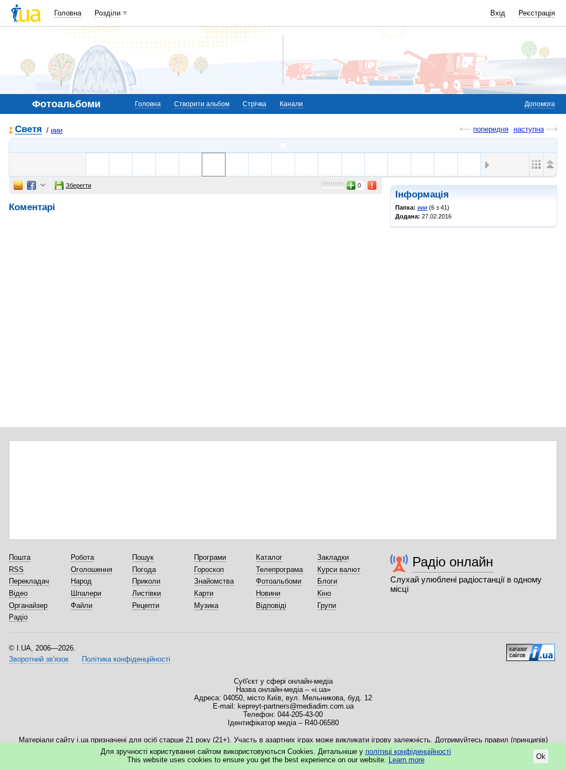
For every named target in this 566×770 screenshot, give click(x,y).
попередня (491, 129)
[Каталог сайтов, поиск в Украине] (530, 648)
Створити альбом (201, 104)
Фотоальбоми (278, 581)
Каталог (269, 557)
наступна (528, 129)
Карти (203, 593)
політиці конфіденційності (408, 751)
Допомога (540, 104)
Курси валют (338, 569)
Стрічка (254, 104)
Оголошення (91, 569)
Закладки (333, 557)
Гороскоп (209, 569)
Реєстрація (536, 13)
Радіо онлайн (452, 561)
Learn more (406, 760)
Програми (210, 557)
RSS (16, 569)
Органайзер (28, 605)
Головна (67, 13)
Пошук (143, 557)
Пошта (19, 557)
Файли (81, 605)
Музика (206, 605)
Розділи (107, 13)
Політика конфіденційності (126, 659)
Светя (28, 129)
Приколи (146, 581)
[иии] (283, 145)
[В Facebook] (31, 185)
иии (56, 130)
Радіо (18, 617)
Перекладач (29, 581)
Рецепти (145, 605)
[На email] (18, 185)
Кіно (324, 593)
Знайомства (214, 581)
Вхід (497, 13)
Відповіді (271, 605)
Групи (326, 605)
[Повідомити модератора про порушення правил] (372, 185)
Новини (268, 593)
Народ (81, 581)
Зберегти (78, 185)
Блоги (327, 581)
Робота (82, 557)
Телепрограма (279, 569)
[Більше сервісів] (42, 185)
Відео (18, 593)
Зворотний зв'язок (39, 659)
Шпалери (86, 593)
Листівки (146, 593)
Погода (144, 569)
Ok (541, 756)
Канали (291, 104)
